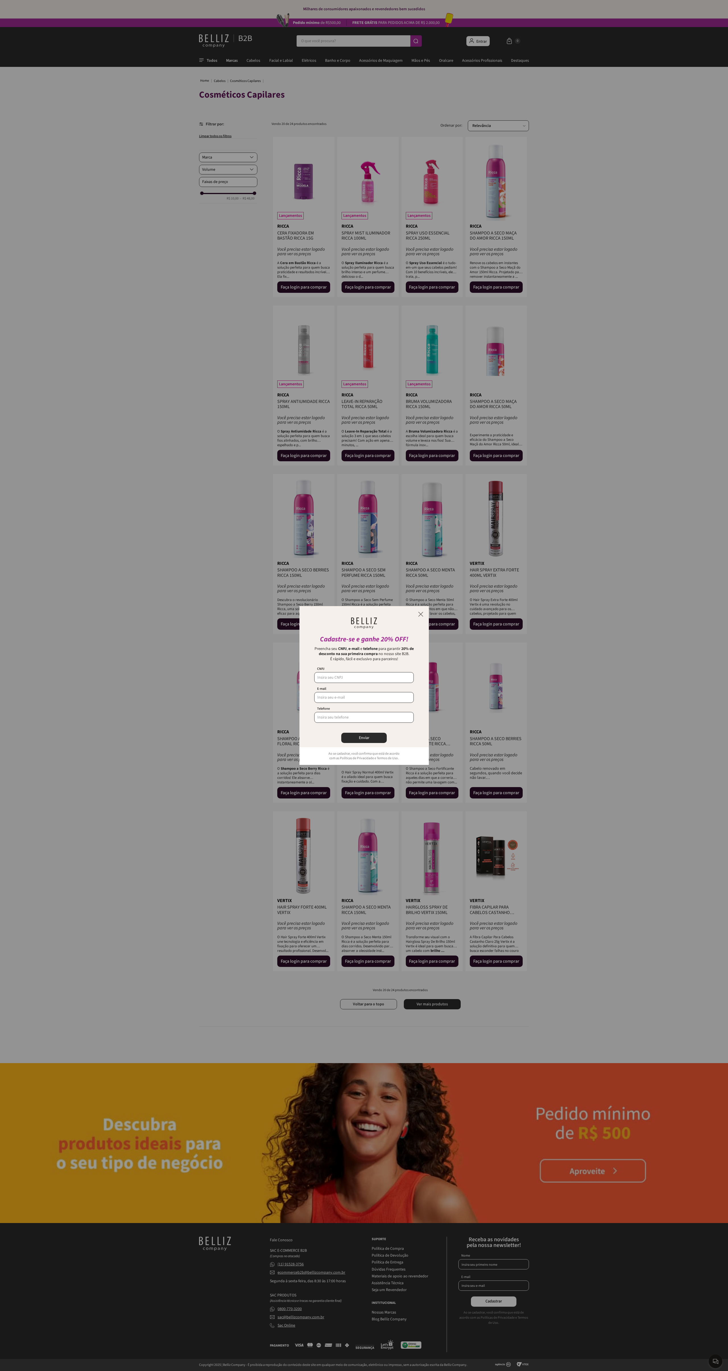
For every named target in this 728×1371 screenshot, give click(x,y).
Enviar (364, 738)
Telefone (323, 709)
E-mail (321, 689)
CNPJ (320, 669)
